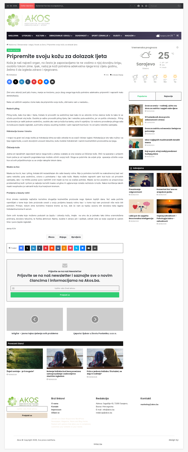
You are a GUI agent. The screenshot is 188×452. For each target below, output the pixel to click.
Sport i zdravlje (100, 36)
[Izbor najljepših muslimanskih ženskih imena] (136, 143)
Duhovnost (81, 36)
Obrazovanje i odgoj (59, 36)
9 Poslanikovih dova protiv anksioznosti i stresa (157, 118)
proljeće (77, 237)
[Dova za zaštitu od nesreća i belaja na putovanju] (136, 132)
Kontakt (54, 406)
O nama (54, 403)
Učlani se (55, 413)
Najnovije (168, 96)
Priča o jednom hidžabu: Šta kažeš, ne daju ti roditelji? (104, 372)
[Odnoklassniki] (64, 248)
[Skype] (76, 248)
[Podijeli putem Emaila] (52, 81)
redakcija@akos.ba (104, 413)
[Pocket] (70, 248)
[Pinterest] (34, 81)
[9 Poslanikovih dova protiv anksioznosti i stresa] (136, 120)
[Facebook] (9, 81)
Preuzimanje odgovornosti (135, 190)
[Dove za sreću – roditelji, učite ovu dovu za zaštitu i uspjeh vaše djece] (136, 109)
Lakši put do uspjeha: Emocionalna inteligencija (141, 217)
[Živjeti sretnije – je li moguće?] (25, 358)
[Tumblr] (27, 81)
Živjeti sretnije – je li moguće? (20, 371)
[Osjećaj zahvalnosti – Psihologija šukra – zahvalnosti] (169, 206)
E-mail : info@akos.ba (105, 410)
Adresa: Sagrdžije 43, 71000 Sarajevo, (112, 403)
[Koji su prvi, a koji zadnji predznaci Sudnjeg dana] (136, 155)
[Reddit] (40, 81)
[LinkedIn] (21, 81)
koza (52, 237)
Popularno (142, 96)
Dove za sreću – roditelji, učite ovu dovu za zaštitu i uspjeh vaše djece (161, 107)
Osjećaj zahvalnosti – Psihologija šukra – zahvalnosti (167, 218)
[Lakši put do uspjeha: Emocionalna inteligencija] (141, 206)
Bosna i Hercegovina (104, 406)
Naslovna (13, 36)
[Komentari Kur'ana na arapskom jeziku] (169, 180)
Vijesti (116, 36)
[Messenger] (46, 81)
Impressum (56, 410)
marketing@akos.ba (149, 404)
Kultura (40, 36)
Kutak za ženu (40, 45)
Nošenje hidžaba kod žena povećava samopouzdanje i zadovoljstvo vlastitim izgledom (64, 373)
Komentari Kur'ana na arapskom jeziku (51, 6)
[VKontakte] (58, 248)
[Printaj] (94, 248)
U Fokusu (26, 36)
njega (63, 237)
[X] (15, 81)
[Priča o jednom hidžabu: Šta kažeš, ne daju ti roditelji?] (105, 358)
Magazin (129, 36)
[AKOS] (28, 20)
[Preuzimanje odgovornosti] (141, 180)
